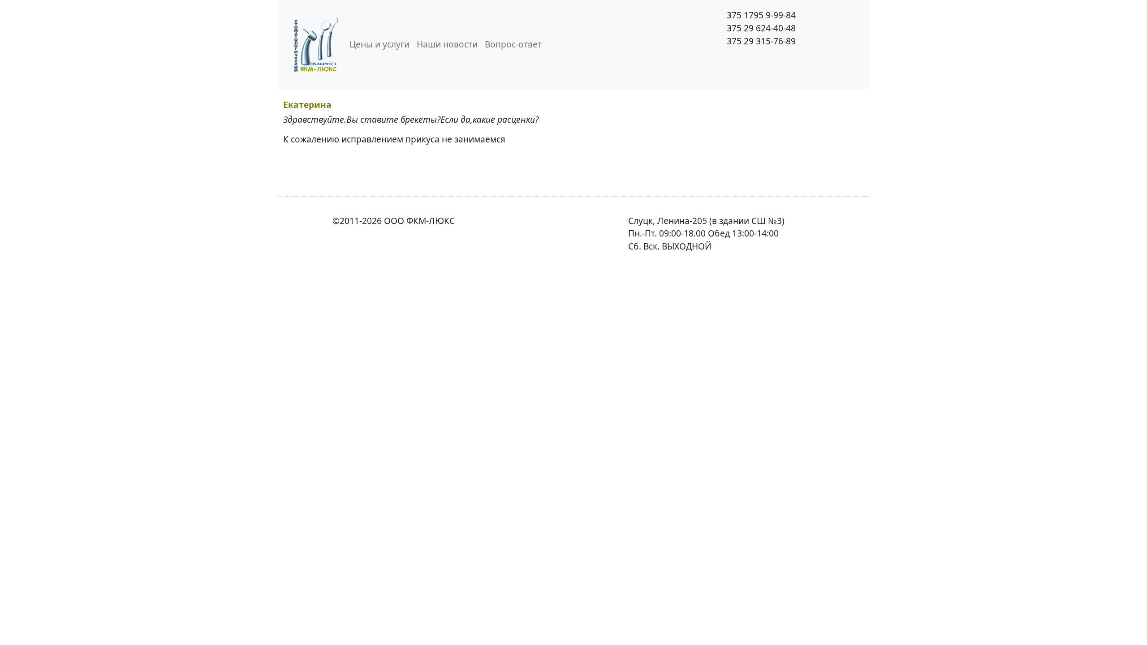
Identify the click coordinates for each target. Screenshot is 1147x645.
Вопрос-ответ (513, 44)
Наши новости (447, 44)
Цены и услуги (379, 44)
